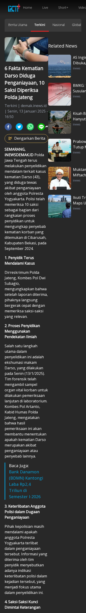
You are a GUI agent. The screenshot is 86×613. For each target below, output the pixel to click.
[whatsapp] (30, 126)
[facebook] (8, 126)
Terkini (39, 25)
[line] (41, 126)
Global (76, 25)
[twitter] (19, 126)
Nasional (59, 25)
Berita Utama (17, 25)
